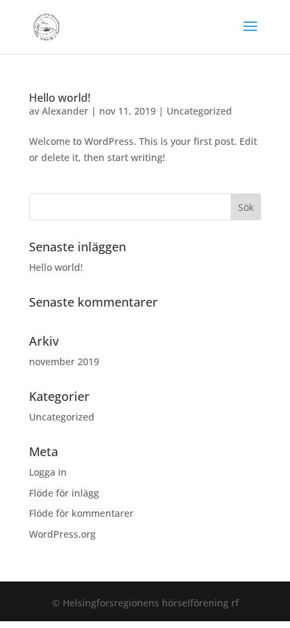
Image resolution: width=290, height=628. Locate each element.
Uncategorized (199, 110)
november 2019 (64, 361)
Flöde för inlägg (64, 492)
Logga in (48, 472)
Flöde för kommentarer (81, 513)
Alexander (65, 110)
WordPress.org (62, 534)
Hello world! (59, 97)
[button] (250, 35)
